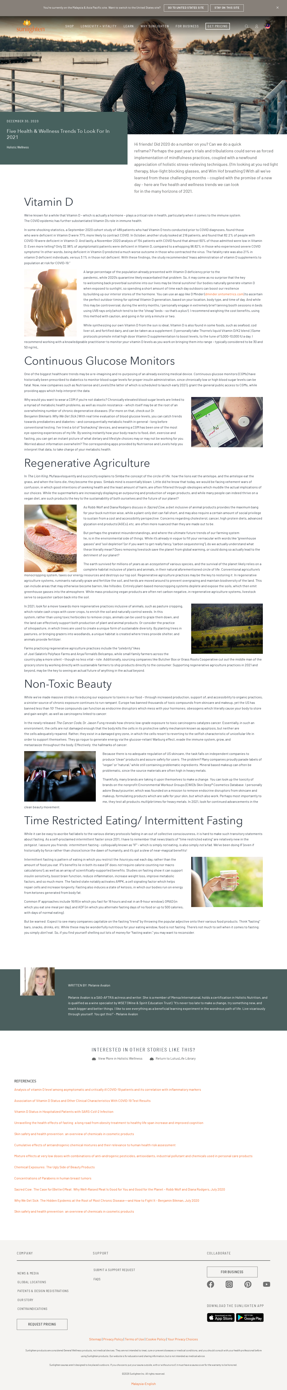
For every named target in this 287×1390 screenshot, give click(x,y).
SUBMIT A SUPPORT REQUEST (114, 1270)
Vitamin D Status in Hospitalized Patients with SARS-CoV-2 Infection (63, 1111)
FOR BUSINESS (232, 1272)
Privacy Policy (113, 1339)
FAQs (97, 1279)
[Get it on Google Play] (250, 1317)
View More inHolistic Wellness (120, 1058)
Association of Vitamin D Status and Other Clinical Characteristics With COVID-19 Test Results (82, 1101)
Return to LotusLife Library (176, 1058)
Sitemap (95, 1339)
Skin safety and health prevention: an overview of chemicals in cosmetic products (74, 1134)
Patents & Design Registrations (43, 1291)
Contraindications (32, 1309)
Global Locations (31, 1282)
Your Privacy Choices (182, 1339)
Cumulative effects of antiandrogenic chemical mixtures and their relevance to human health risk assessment (95, 1145)
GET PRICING (218, 26)
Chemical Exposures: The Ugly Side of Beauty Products (54, 1167)
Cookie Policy (156, 1339)
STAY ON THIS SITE (227, 8)
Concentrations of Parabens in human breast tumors (52, 1178)
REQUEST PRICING (42, 1324)
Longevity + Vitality (99, 26)
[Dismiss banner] (277, 7)
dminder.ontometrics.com (224, 294)
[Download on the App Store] (221, 1317)
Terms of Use (134, 1339)
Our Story (25, 1300)
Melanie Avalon (79, 997)
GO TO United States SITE (186, 8)
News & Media (28, 1273)
